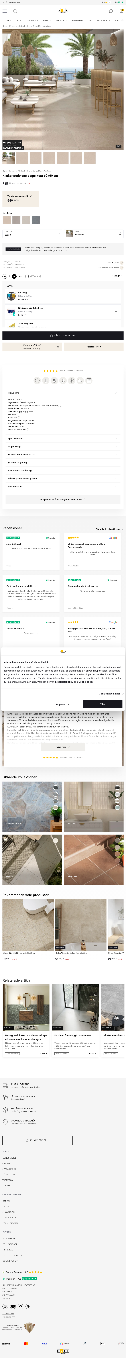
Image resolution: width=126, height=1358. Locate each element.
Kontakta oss (8, 1317)
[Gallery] (63, 89)
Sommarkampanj (13, 2)
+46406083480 (8, 1314)
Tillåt (102, 704)
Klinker (12, 26)
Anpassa (60, 704)
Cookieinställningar (109, 693)
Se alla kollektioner (108, 529)
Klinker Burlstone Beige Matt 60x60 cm (34, 26)
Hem (4, 26)
